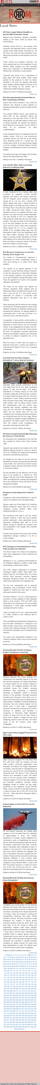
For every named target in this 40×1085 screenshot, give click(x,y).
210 (14, 991)
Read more (33, 94)
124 (20, 973)
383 (5, 1027)
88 (21, 966)
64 (4, 964)
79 (36, 964)
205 (32, 988)
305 (35, 1009)
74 (25, 964)
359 (32, 1020)
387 (17, 1027)
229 (5, 995)
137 (26, 975)
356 (23, 1020)
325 (29, 1013)
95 (36, 966)
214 (26, 991)
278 (20, 1004)
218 (5, 993)
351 (8, 1020)
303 (29, 1009)
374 (11, 1024)
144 (14, 977)
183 (32, 984)
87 (19, 966)
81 (6, 966)
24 (21, 957)
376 (17, 1024)
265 (14, 1002)
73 (23, 964)
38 (17, 959)
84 (12, 966)
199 (14, 988)
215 (29, 991)
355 (20, 1020)
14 (33, 955)
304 (32, 1009)
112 (17, 971)
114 (23, 971)
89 (23, 966)
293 (32, 1006)
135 (20, 975)
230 (8, 995)
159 (26, 979)
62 (34, 962)
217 (35, 991)
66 (8, 964)
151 (35, 977)
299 (17, 1009)
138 (29, 975)
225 (26, 993)
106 (31, 968)
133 (14, 975)
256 (20, 1000)
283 (35, 1004)
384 (8, 1027)
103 (22, 968)
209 (11, 991)
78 (34, 964)
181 (26, 984)
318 (8, 1013)
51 (10, 962)
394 (15, 1029)
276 (14, 1004)
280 (26, 1004)
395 (18, 1029)
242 (11, 997)
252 (8, 1000)
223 (20, 993)
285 (8, 1006)
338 (35, 1015)
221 (14, 993)
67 (10, 964)
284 (5, 1006)
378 (23, 1024)
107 (34, 968)
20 (12, 957)
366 (20, 1022)
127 (29, 973)
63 (36, 962)
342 (14, 1018)
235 (23, 995)
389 (23, 1027)
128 (32, 973)
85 (15, 966)
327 (35, 1013)
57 (23, 962)
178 (17, 984)
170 (26, 982)
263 (8, 1002)
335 (26, 1015)
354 (17, 1020)
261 (35, 1000)
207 (5, 991)
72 (21, 964)
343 (17, 1018)
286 (11, 1006)
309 (14, 1011)
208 (8, 991)
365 (17, 1022)
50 (8, 962)
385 (11, 1027)
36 (12, 959)
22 (17, 957)
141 (5, 977)
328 (5, 1015)
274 (8, 1004)
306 (5, 1011)
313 (26, 1011)
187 (11, 986)
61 (32, 962)
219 (8, 993)
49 (6, 962)
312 (23, 1011)
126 (26, 973)
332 (17, 1015)
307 (8, 1011)
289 (20, 1006)
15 (35, 955)
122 (14, 973)
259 (29, 1000)
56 (21, 962)
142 (8, 977)
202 (23, 988)
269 (26, 1002)
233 (17, 995)
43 (27, 959)
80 (4, 966)
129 (35, 973)
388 (20, 1027)
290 (23, 1006)
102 (19, 968)
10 (25, 955)
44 (29, 959)
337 (32, 1015)
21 (15, 957)
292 (29, 1006)
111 (14, 971)
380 (29, 1024)
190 (20, 986)
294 (35, 1006)
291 (26, 1006)
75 (27, 964)
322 (20, 1013)
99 (11, 968)
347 (29, 1018)
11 (27, 955)
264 (11, 1002)
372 (5, 1024)
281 (29, 1004)
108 (5, 971)
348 (32, 1018)
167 (17, 982)
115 (26, 971)
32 (4, 959)
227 (32, 993)
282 (32, 1004)
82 (8, 966)
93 (32, 966)
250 (35, 997)
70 (17, 964)
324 (26, 1013)
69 (15, 964)
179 (20, 984)
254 (14, 1000)
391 (29, 1027)
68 (12, 964)
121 (11, 973)
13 (31, 955)
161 (32, 979)
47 (36, 959)
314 (29, 1011)
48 (4, 962)
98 (9, 968)
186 (8, 986)
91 (27, 966)
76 (29, 964)
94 (34, 966)
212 (20, 991)
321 (17, 1013)
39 (19, 959)
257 (23, 1000)
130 (5, 975)
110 (11, 971)
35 (10, 959)
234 (20, 995)
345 (23, 1018)
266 (17, 1002)
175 (8, 984)
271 (32, 1002)
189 (17, 986)
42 (25, 959)
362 (8, 1022)
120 (8, 973)
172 (32, 982)
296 (8, 1009)
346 (26, 1018)
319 (11, 1013)
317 (5, 1013)
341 (11, 1018)
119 (5, 973)
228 (35, 993)
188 (14, 986)
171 (29, 982)
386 (14, 1027)
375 (14, 1024)
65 (6, 964)
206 (35, 988)
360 (35, 1020)
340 (8, 1018)
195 (35, 986)
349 (35, 1018)
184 (35, 984)
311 (20, 1011)
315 (32, 1011)
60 (29, 962)
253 (11, 1000)
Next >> (23, 1029)
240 (5, 997)
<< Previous (8, 955)
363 (11, 1022)
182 (29, 984)
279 (23, 1004)
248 (29, 997)
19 (10, 957)
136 (23, 975)
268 (23, 1002)
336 (29, 1015)
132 (11, 975)
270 (29, 1002)
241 (8, 997)
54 (17, 962)
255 (17, 1000)
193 (29, 986)
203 (26, 988)
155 (14, 979)
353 (14, 1020)
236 (26, 995)
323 (23, 1013)
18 (8, 957)
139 (32, 975)
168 (20, 982)
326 (32, 1013)
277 (17, 1004)
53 (15, 962)
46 (34, 959)
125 (23, 973)
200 (17, 988)
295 (5, 1009)
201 (20, 988)
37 (15, 959)
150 (32, 977)
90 (25, 966)
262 (5, 1002)
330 (11, 1015)
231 (11, 995)
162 (35, 979)
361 (5, 1022)
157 (20, 979)
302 (26, 1009)
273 (5, 1004)
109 (8, 971)
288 (17, 1006)
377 (20, 1024)
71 (19, 964)
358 (29, 1020)
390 (26, 1027)
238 (32, 995)
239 (35, 995)
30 (34, 957)
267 (20, 1002)
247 (26, 997)
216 (32, 991)
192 (26, 986)
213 (23, 991)
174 (5, 984)
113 (20, 971)
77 (32, 964)
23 (19, 957)
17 (6, 957)
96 (5, 968)
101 (16, 968)
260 (32, 1000)
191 (23, 986)
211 (17, 991)
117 (32, 971)
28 (29, 957)
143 (11, 977)
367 (23, 1022)
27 (27, 957)
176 (11, 984)
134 (17, 975)
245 (20, 997)
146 (20, 977)
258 (26, 1000)
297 (11, 1009)
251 (5, 1000)
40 (21, 959)
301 (23, 1009)
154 (11, 979)
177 (14, 984)
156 (17, 979)
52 (12, 962)
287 (14, 1006)
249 (32, 997)
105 (28, 968)
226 (29, 993)
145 (17, 977)
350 (5, 1020)
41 (23, 959)
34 (8, 959)
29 (32, 957)
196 (5, 988)
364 (14, 1022)
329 (8, 1015)
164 (8, 982)
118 (35, 971)
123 (17, 973)
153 (8, 979)
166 (14, 982)
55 (19, 962)
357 (26, 1020)
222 (17, 993)
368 (26, 1022)
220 (11, 993)
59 (27, 962)
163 (5, 982)
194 (32, 986)
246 (23, 997)
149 (29, 977)
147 (23, 977)
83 (10, 966)
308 (11, 1011)
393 (35, 1027)
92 (29, 966)
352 (11, 1020)
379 (26, 1024)
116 (29, 971)
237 (29, 995)
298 (14, 1009)
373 (8, 1024)
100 (13, 968)
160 (29, 979)
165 (11, 982)
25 (23, 957)
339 (5, 1018)
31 (36, 957)
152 (5, 979)
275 (11, 1004)
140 (35, 975)
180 (23, 984)
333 (20, 1015)
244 (17, 997)
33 (6, 959)
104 (25, 968)
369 (29, 1022)
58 (25, 962)
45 (32, 959)
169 (23, 982)
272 (35, 1002)
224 (23, 993)
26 (25, 957)
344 (20, 1018)
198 (11, 988)
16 (4, 957)
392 (32, 1027)
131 (8, 975)
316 (35, 1011)
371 (35, 1022)
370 (32, 1022)
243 (14, 997)
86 (17, 966)
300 (20, 1009)
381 (32, 1024)
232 (14, 995)
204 (29, 988)
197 (8, 988)
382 (35, 1024)
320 (14, 1013)
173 (35, 982)
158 (23, 979)
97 (7, 968)
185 (5, 986)
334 (23, 1015)
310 (17, 1011)
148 (26, 977)
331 (14, 1015)
